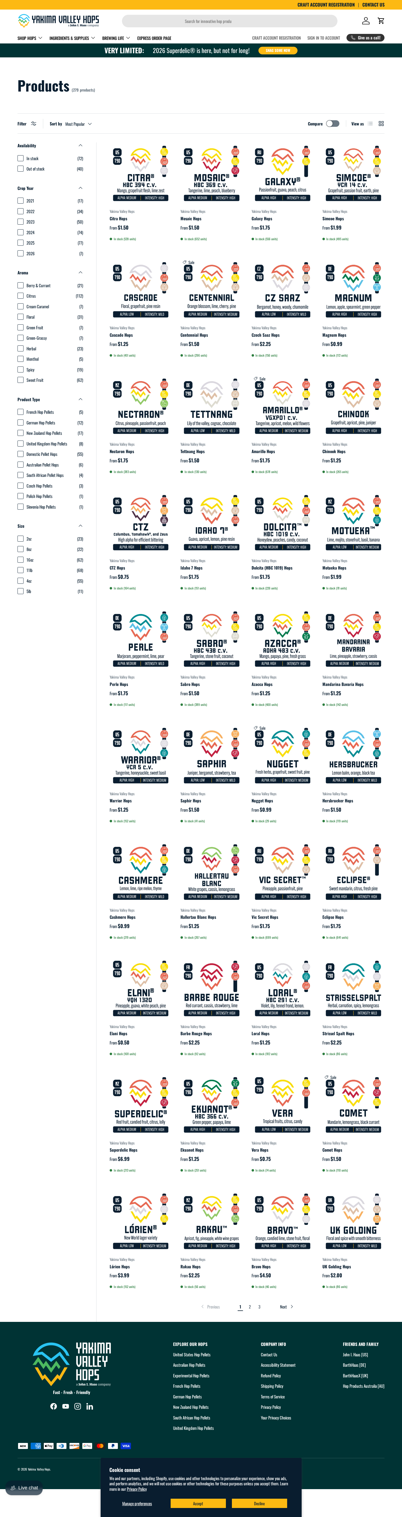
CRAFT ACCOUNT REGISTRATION (326, 4)
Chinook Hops (333, 451)
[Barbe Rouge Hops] (211, 988)
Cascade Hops (121, 335)
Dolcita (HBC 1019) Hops (272, 568)
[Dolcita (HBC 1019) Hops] (283, 523)
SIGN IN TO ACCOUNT (323, 38)
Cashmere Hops (122, 917)
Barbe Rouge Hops (196, 1033)
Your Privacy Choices (276, 1418)
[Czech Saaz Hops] (283, 290)
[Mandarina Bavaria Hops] (353, 639)
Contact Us (269, 1354)
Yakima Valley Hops (39, 1469)
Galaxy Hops (262, 218)
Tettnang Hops (192, 451)
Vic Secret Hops (265, 917)
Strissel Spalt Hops (338, 1033)
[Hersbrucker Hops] (353, 755)
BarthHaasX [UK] (355, 1375)
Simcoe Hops (333, 218)
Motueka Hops (334, 568)
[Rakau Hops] (211, 1221)
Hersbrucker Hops (337, 800)
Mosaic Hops (190, 218)
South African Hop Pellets (191, 1418)
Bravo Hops (261, 1266)
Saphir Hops (190, 800)
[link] (210, 1306)
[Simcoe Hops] (353, 173)
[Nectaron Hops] (141, 406)
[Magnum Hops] (353, 290)
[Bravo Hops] (283, 1221)
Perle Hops (119, 684)
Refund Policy (271, 1375)
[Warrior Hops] (141, 755)
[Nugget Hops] (283, 755)
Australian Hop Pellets (189, 1365)
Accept (198, 1503)
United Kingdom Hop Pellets (193, 1428)
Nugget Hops (262, 800)
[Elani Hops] (141, 988)
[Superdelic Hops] (141, 1105)
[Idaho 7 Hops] (211, 523)
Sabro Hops (190, 684)
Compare (315, 124)
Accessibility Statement (278, 1365)
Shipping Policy (272, 1386)
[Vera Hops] (283, 1105)
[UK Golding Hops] (353, 1221)
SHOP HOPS (27, 38)
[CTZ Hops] (141, 523)
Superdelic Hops (123, 1150)
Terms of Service (273, 1396)
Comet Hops (332, 1150)
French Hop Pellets (186, 1386)
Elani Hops (118, 1033)
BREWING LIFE (113, 38)
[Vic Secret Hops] (283, 872)
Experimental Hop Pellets (191, 1375)
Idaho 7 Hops (191, 568)
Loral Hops (260, 1033)
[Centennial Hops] (211, 290)
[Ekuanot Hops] (211, 1105)
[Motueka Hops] (353, 523)
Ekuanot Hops (191, 1150)
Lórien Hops (120, 1266)
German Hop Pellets (187, 1396)
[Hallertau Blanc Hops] (211, 872)
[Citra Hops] (141, 173)
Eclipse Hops (332, 917)
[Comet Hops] (353, 1105)
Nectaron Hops (122, 451)
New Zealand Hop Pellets (191, 1407)
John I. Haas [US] (355, 1354)
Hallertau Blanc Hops (198, 917)
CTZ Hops (117, 568)
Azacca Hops (262, 684)
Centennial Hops (194, 335)
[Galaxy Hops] (283, 173)
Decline (259, 1503)
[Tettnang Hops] (211, 406)
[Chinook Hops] (353, 406)
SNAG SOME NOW (278, 50)
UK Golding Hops (336, 1266)
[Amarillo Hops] (283, 406)
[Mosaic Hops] (211, 173)
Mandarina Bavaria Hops (342, 684)
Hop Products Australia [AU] (363, 1386)
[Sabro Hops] (211, 639)
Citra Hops (118, 218)
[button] (381, 21)
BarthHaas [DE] (354, 1365)
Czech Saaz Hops (265, 335)
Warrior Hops (121, 800)
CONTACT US (373, 4)
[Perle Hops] (141, 639)
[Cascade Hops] (141, 290)
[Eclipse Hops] (353, 872)
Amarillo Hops (263, 451)
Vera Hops (260, 1150)
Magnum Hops (334, 335)
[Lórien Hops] (141, 1221)
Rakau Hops (190, 1266)
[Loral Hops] (283, 988)
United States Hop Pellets (192, 1354)
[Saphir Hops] (211, 755)
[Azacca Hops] (283, 639)
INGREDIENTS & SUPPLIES (69, 38)
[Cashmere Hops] (141, 872)
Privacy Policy (137, 1489)
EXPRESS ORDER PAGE (154, 38)
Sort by (56, 124)
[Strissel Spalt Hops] (353, 988)
